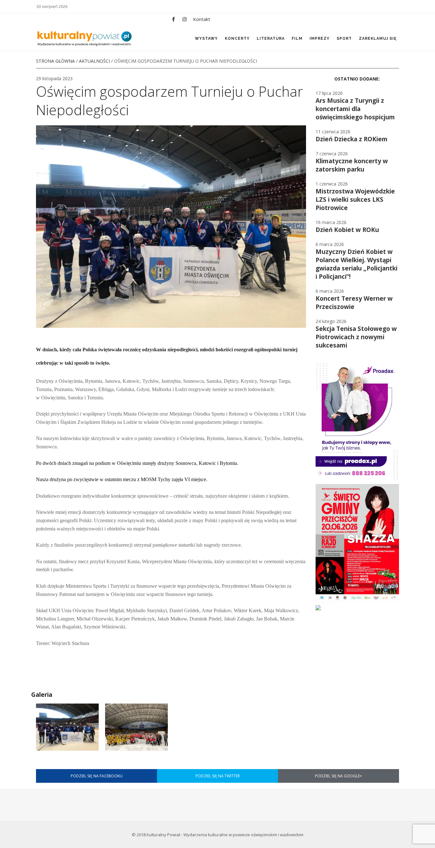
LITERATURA (271, 38)
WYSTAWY (206, 38)
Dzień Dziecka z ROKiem (352, 139)
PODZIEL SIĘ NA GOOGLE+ (338, 776)
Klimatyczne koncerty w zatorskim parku (352, 165)
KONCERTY (237, 38)
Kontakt (201, 19)
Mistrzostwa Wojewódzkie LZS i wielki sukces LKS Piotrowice (355, 199)
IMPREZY (320, 38)
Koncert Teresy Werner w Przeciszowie (354, 302)
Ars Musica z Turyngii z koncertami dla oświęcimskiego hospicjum (355, 108)
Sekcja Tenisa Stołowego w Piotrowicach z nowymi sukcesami (356, 337)
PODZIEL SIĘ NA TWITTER (218, 776)
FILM (297, 38)
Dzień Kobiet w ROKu (347, 230)
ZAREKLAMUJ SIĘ (377, 38)
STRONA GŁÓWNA (55, 61)
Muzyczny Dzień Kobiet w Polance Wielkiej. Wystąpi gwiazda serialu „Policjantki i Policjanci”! (356, 264)
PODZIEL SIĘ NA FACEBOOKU (97, 776)
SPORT (344, 38)
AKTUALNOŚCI (94, 61)
